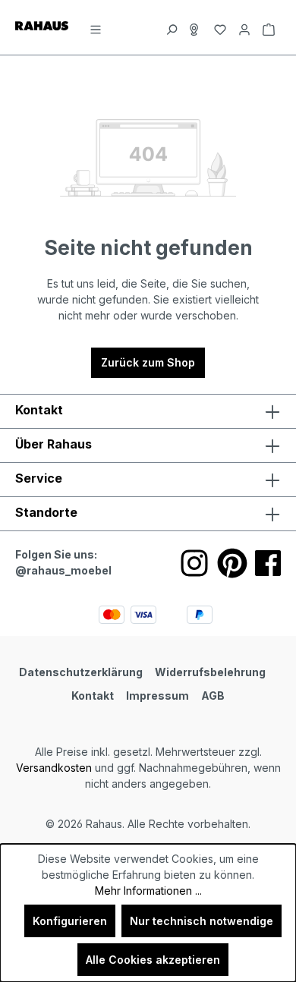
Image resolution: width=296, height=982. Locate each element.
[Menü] (95, 27)
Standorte (46, 512)
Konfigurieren (70, 920)
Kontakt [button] (39, 409)
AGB (213, 695)
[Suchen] (171, 27)
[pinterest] (232, 563)
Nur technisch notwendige (201, 920)
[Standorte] (196, 27)
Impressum (157, 695)
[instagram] (194, 563)
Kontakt (92, 695)
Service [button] (38, 478)
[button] (148, 513)
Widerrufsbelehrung (210, 672)
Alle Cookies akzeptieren (153, 959)
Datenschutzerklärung (81, 672)
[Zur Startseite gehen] (41, 25)
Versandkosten (54, 767)
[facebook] (268, 563)
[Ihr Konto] (244, 27)
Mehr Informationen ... (148, 890)
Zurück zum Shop (148, 362)
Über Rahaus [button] (53, 444)
